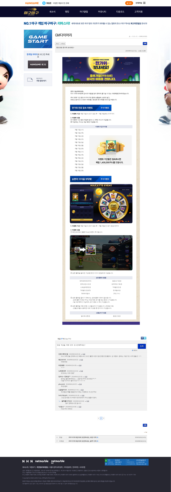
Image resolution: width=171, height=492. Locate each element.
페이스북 (142, 338)
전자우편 (75, 467)
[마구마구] (29, 10)
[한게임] (32, 3)
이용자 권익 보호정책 (55, 467)
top (145, 432)
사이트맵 (82, 467)
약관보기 (32, 467)
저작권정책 (67, 467)
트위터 (145, 338)
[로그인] (129, 3)
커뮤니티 (135, 36)
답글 (83, 354)
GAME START (38, 39)
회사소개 (25, 467)
